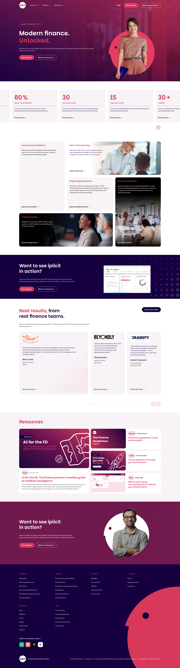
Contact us (131, 586)
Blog (20, 610)
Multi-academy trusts (26, 582)
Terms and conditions (62, 622)
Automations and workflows (65, 578)
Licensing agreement (62, 614)
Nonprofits (23, 586)
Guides (21, 622)
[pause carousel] (158, 127)
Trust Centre (59, 626)
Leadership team (133, 582)
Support (22, 630)
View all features (60, 598)
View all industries (25, 598)
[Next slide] (158, 404)
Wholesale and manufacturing (29, 594)
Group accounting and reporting (66, 586)
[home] (22, 5)
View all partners (96, 590)
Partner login (95, 594)
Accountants (95, 582)
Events (21, 618)
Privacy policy (60, 618)
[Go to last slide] (153, 404)
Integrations (59, 590)
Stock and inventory (62, 594)
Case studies (23, 626)
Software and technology (28, 590)
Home (129, 578)
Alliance (93, 586)
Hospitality (23, 578)
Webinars (22, 614)
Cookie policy (60, 610)
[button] (34, 5)
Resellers (94, 578)
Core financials (60, 582)
